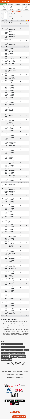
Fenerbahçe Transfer (5, 356)
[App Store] (9, 400)
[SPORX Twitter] (19, 363)
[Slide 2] (14, 337)
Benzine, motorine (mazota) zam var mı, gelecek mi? (14, 323)
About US (19, 371)
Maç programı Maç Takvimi (6, 344)
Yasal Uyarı (25, 371)
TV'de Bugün (21, 347)
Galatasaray (26, 350)
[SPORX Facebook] (12, 363)
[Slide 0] (8, 337)
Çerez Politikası (10, 374)
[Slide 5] (21, 337)
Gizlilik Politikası (19, 374)
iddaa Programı (20, 350)
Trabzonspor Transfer (22, 356)
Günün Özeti (17, 4)
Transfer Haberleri (14, 347)
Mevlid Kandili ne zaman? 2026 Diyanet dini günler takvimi (16, 329)
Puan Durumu (20, 344)
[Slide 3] (16, 337)
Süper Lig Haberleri (12, 350)
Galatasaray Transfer (21, 353)
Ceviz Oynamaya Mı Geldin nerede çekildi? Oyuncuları (15, 321)
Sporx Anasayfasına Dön (19, 416)
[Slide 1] (11, 337)
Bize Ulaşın (4, 371)
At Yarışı (9, 347)
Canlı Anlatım (3, 347)
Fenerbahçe (3, 353)
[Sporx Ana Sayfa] (5, 1)
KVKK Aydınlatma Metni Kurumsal (15, 377)
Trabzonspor (13, 353)
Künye (9, 371)
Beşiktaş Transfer (13, 356)
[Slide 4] (19, 337)
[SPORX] (15, 412)
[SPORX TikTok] (23, 363)
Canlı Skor (15, 344)
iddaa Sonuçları (8, 359)
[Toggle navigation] (28, 1)
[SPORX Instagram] (16, 363)
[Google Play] (20, 400)
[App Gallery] (15, 403)
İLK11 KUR (10, 4)
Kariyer (14, 371)
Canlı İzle (3, 359)
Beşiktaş (8, 353)
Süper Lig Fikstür (4, 350)
